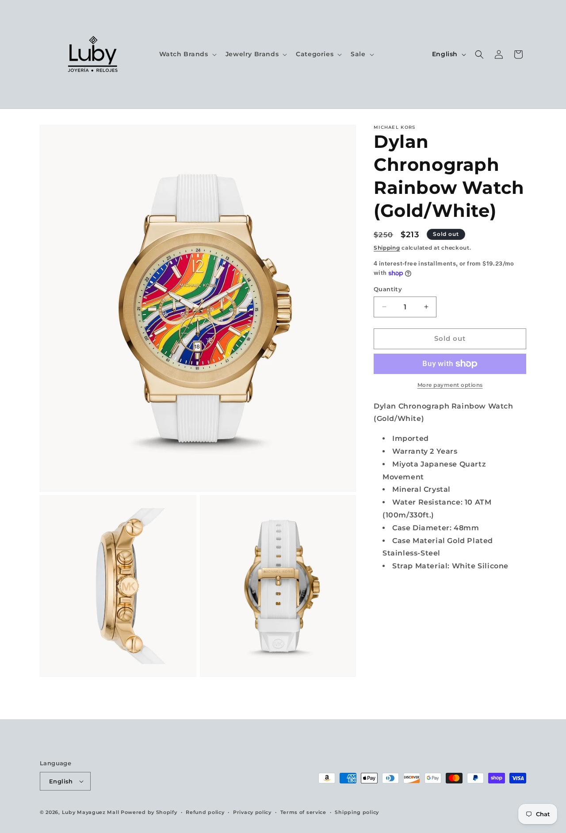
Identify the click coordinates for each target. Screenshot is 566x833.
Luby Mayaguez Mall (90, 812)
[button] (187, 54)
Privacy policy (252, 812)
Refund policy (205, 812)
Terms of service (303, 812)
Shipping (387, 247)
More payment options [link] (450, 385)
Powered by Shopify (149, 812)
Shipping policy (357, 812)
